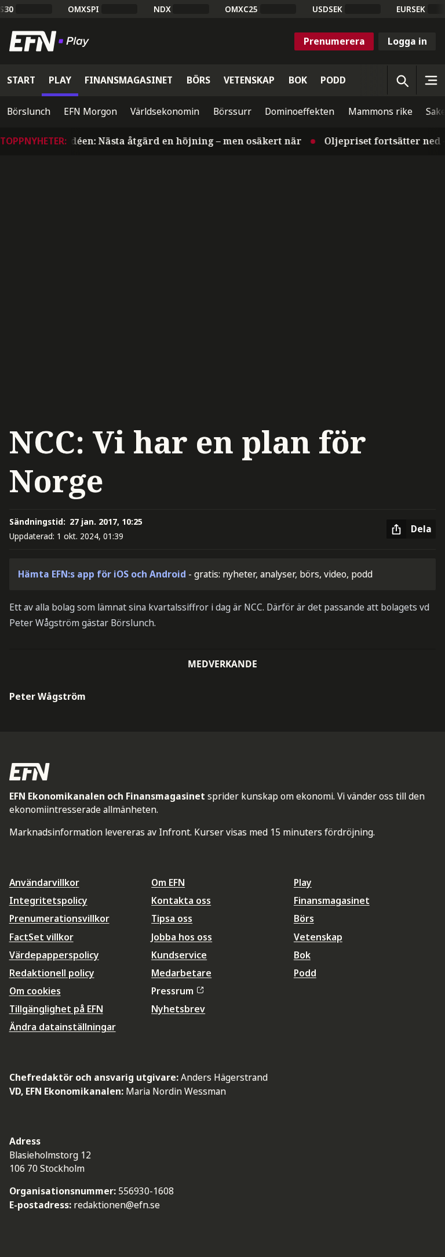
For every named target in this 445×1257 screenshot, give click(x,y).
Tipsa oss (171, 918)
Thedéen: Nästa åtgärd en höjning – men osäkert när (170, 141)
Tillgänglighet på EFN (56, 1008)
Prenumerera (334, 41)
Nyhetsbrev (178, 1008)
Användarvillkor (44, 882)
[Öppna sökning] (401, 80)
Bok (302, 955)
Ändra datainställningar (62, 1026)
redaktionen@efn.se (117, 1204)
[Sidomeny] (430, 80)
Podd (305, 973)
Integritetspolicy (48, 900)
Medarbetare (181, 973)
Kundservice (179, 955)
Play (303, 882)
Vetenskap (318, 937)
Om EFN (168, 882)
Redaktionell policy (51, 973)
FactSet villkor (41, 937)
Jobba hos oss (181, 937)
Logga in (407, 41)
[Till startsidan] (51, 41)
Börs (304, 918)
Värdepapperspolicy (54, 955)
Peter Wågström (47, 696)
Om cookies (35, 990)
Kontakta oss (181, 900)
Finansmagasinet (332, 900)
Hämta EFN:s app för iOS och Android (102, 574)
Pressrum (172, 990)
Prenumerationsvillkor (59, 918)
